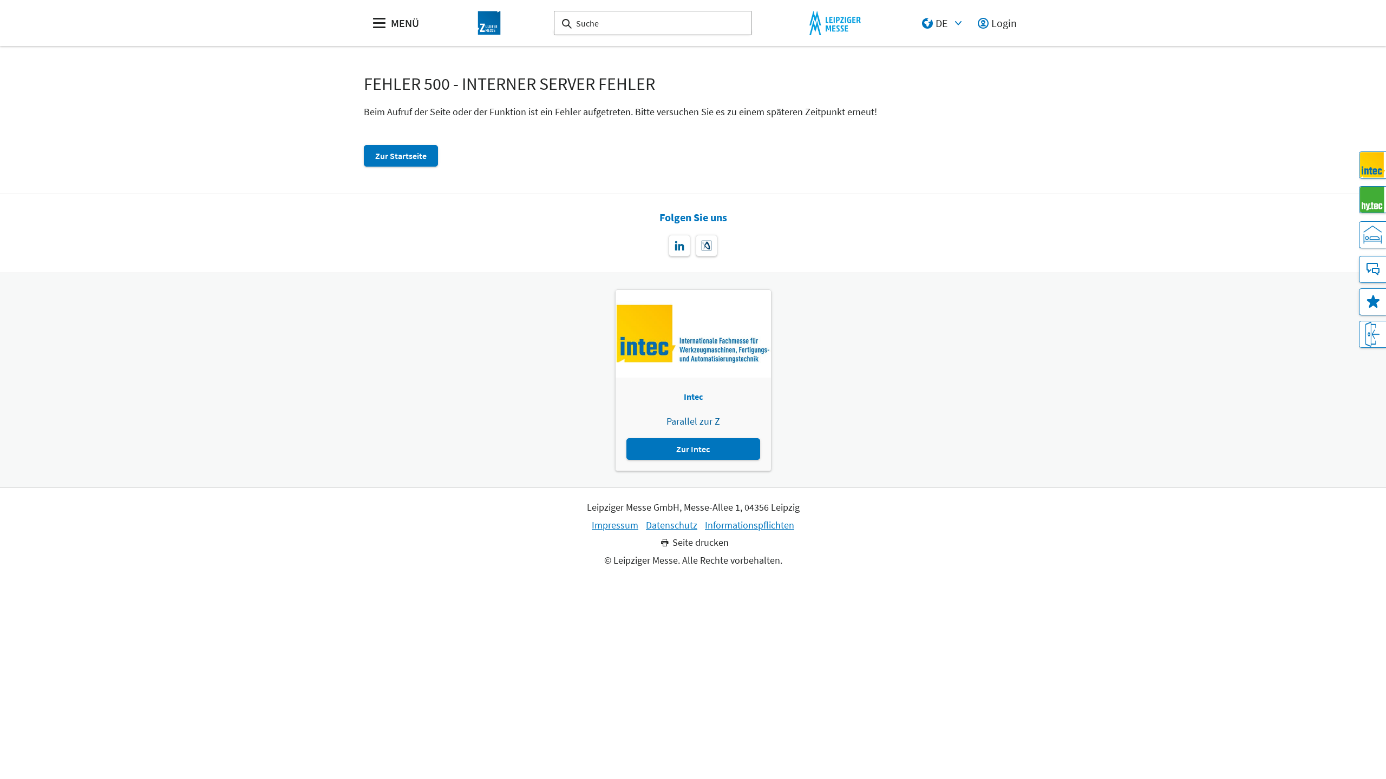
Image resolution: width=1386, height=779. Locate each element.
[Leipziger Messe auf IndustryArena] (706, 245)
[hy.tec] (1372, 199)
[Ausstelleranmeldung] (1372, 334)
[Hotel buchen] (1372, 234)
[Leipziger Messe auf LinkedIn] (679, 245)
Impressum (615, 525)
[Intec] (1372, 165)
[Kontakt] (1372, 269)
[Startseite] (489, 23)
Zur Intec (693, 449)
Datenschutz (671, 525)
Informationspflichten (749, 525)
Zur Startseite (401, 155)
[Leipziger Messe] (835, 23)
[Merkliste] (1372, 301)
